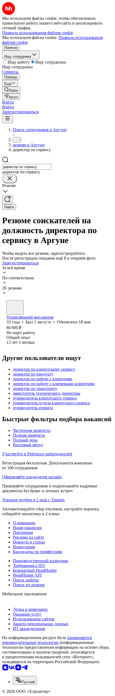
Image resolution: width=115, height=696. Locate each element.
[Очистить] (9, 178)
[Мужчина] (15, 307)
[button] (8, 102)
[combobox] (27, 167)
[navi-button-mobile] (7, 118)
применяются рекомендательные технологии (47, 640)
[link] (11, 90)
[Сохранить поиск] (7, 199)
